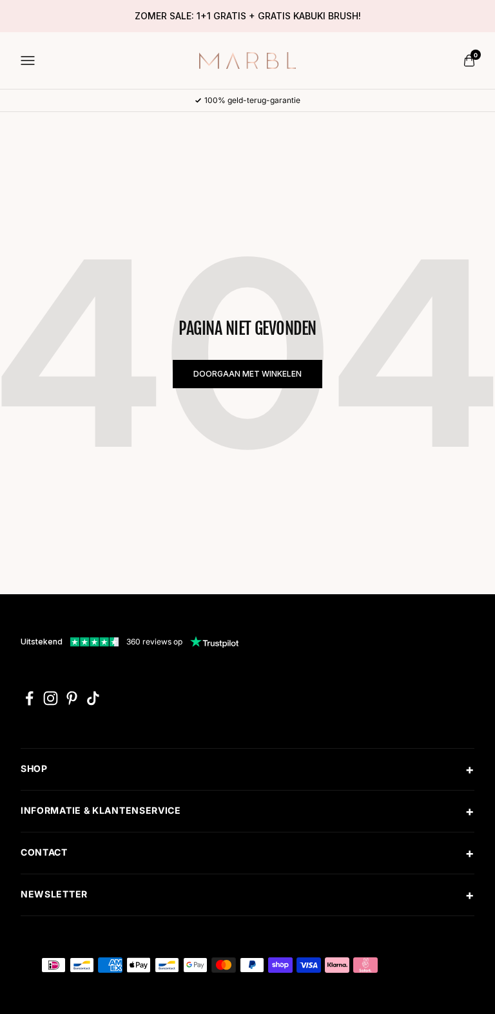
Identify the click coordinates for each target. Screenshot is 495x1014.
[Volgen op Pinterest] (72, 698)
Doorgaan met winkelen (247, 374)
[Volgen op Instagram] (50, 698)
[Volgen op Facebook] (29, 698)
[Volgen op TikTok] (93, 698)
